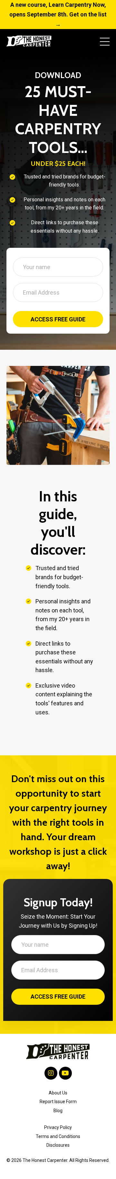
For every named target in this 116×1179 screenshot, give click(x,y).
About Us (58, 1080)
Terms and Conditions (58, 1123)
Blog (58, 1097)
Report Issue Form (58, 1088)
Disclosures (58, 1132)
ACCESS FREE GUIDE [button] (58, 312)
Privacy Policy (58, 1114)
